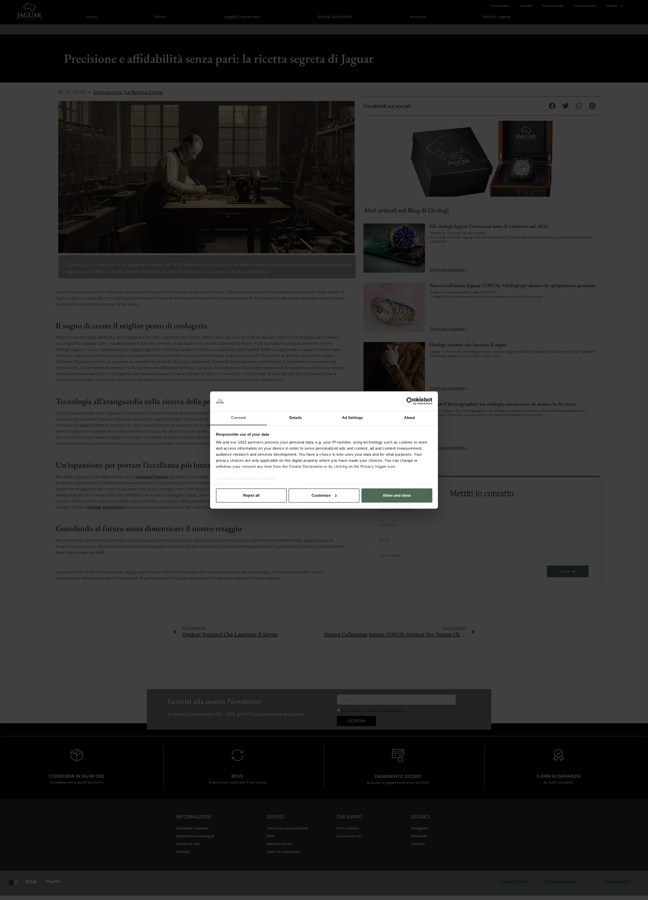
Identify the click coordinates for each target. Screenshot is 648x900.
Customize (321, 495)
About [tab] (409, 418)
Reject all (251, 495)
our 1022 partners (247, 442)
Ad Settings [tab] (352, 418)
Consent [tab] (238, 418)
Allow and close (397, 495)
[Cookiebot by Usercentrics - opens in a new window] (410, 401)
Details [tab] (295, 418)
